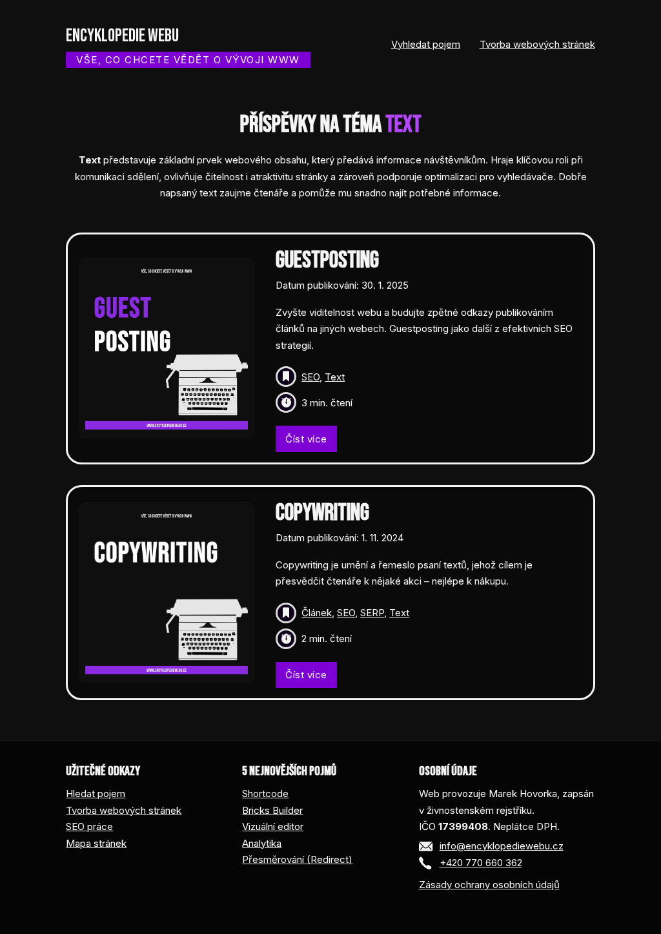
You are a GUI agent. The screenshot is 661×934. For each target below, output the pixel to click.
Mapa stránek (96, 843)
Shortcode (265, 793)
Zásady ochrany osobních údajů (489, 884)
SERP (372, 613)
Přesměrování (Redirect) (297, 859)
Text (335, 377)
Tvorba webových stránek (537, 44)
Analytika (261, 843)
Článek (316, 613)
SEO (310, 377)
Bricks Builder (272, 810)
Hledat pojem (95, 793)
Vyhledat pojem (425, 44)
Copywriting (322, 513)
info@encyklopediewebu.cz (502, 846)
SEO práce (89, 826)
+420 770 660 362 (481, 862)
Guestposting (327, 261)
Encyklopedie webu (122, 36)
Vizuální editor (272, 826)
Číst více (306, 439)
